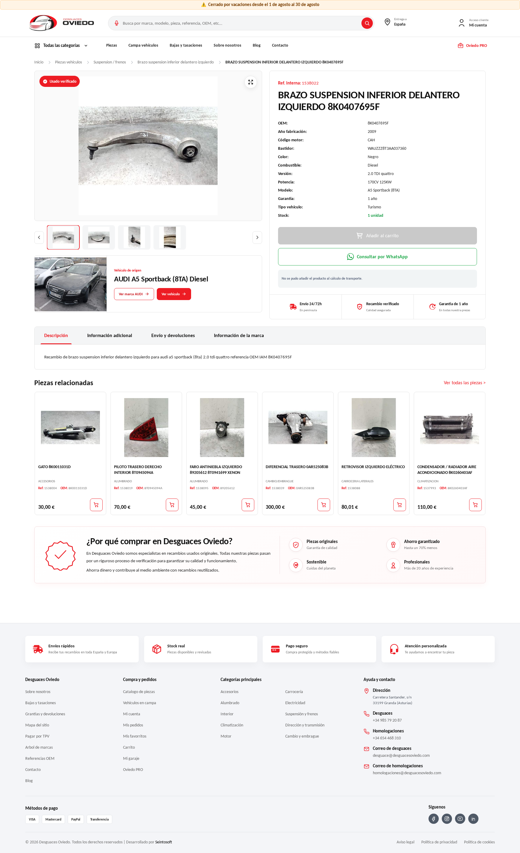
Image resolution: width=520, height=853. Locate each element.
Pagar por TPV (37, 736)
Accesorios (229, 691)
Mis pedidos (133, 725)
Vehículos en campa (139, 702)
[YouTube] (460, 819)
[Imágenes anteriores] (39, 237)
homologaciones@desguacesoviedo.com (407, 772)
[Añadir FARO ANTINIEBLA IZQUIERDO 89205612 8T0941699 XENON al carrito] (248, 505)
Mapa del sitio (37, 725)
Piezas (111, 45)
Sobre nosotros (227, 45)
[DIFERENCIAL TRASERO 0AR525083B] (297, 427)
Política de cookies (479, 842)
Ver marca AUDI (131, 294)
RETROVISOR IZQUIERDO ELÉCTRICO (373, 466)
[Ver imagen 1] (63, 237)
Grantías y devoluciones (45, 713)
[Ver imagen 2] (98, 237)
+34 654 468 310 (387, 738)
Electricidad (295, 702)
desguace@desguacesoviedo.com (401, 755)
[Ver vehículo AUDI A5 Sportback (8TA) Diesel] (71, 284)
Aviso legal (405, 842)
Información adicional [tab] (109, 335)
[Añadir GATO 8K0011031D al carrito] (96, 505)
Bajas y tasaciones (186, 45)
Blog (257, 45)
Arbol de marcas (39, 747)
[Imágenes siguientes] (257, 237)
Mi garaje (131, 758)
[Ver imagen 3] (134, 237)
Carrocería (294, 691)
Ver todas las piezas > (465, 383)
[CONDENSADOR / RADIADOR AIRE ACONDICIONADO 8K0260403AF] (449, 427)
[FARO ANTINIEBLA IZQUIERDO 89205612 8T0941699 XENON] (222, 427)
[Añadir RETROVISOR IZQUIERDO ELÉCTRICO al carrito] (399, 505)
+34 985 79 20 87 (387, 720)
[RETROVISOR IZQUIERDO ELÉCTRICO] (373, 427)
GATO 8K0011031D (54, 466)
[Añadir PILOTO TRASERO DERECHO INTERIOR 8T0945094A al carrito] (172, 505)
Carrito (129, 747)
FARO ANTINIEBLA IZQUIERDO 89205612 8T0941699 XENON (216, 469)
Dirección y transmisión (304, 725)
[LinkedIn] (473, 819)
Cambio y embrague (302, 736)
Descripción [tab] (56, 335)
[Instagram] (447, 819)
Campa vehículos (143, 45)
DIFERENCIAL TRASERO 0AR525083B (297, 466)
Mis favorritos (134, 736)
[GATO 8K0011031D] (70, 427)
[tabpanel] (260, 357)
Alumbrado (230, 702)
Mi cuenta (131, 713)
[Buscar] (367, 23)
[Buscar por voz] (116, 23)
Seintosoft (163, 842)
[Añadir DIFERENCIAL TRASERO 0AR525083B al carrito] (323, 505)
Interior (227, 713)
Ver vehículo (171, 294)
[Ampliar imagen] (250, 82)
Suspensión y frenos (301, 713)
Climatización (232, 725)
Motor (226, 736)
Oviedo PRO (133, 769)
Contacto (280, 45)
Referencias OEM (39, 758)
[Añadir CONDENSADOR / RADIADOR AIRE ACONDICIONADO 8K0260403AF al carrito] (475, 505)
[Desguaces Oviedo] (62, 23)
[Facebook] (434, 819)
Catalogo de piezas (139, 691)
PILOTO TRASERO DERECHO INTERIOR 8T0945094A (138, 469)
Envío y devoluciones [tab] (173, 335)
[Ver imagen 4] (169, 237)
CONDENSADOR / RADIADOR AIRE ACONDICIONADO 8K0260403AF (446, 469)
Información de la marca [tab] (239, 335)
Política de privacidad (439, 842)
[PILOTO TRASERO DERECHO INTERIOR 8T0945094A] (146, 427)
